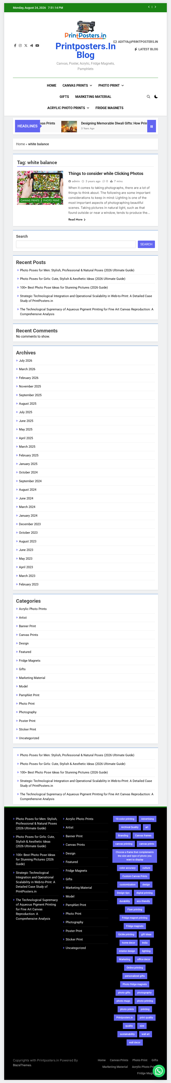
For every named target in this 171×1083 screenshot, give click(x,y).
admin (76, 181)
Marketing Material (93, 97)
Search (22, 236)
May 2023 (25, 559)
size (142, 1025)
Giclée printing (126, 934)
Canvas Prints (75, 85)
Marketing (124, 959)
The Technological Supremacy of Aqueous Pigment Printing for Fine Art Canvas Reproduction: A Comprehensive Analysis (37, 909)
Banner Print (27, 626)
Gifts (64, 97)
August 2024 (27, 490)
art (146, 827)
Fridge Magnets (109, 108)
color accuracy (127, 868)
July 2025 (25, 412)
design (146, 884)
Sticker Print (27, 729)
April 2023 (26, 567)
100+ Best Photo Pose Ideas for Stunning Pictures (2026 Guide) (64, 287)
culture (146, 868)
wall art (146, 1034)
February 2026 (28, 378)
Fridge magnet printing (134, 917)
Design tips (123, 892)
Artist (23, 618)
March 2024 (27, 507)
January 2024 (28, 516)
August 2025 (27, 404)
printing (145, 1009)
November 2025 (30, 386)
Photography (27, 712)
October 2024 (28, 472)
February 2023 (28, 584)
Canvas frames (143, 835)
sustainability (127, 1034)
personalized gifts (135, 976)
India (144, 942)
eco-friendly (143, 901)
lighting (146, 951)
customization (128, 884)
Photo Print (109, 85)
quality (129, 1025)
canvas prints (146, 843)
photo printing (145, 1000)
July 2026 (25, 361)
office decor (143, 959)
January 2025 (28, 464)
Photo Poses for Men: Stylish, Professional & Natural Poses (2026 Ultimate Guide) (77, 270)
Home (51, 85)
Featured (25, 652)
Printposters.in (124, 1017)
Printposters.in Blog (85, 50)
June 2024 (26, 498)
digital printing (144, 892)
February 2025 (28, 455)
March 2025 (27, 447)
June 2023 (26, 550)
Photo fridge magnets (135, 984)
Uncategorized (29, 738)
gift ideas (146, 934)
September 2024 (30, 481)
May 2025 (25, 429)
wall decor (134, 1042)
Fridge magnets (134, 926)
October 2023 (28, 533)
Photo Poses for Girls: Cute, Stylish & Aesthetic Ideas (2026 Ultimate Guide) (72, 279)
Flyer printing (134, 909)
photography (144, 992)
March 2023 (27, 576)
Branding (123, 835)
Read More (75, 219)
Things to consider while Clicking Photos (105, 173)
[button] (159, 1071)
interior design (127, 951)
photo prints (127, 1009)
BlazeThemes (22, 1065)
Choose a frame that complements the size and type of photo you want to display (135, 856)
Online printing (135, 967)
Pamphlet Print (29, 695)
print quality (146, 1017)
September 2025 (30, 395)
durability (124, 901)
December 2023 (30, 524)
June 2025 (26, 421)
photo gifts (124, 992)
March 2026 (27, 369)
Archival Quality (129, 827)
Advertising (147, 818)
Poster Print (27, 721)
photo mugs (123, 1000)
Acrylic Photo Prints (66, 108)
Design (24, 643)
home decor (128, 942)
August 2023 (27, 541)
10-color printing (125, 818)
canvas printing (123, 843)
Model (23, 686)
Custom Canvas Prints (134, 876)
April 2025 (26, 438)
